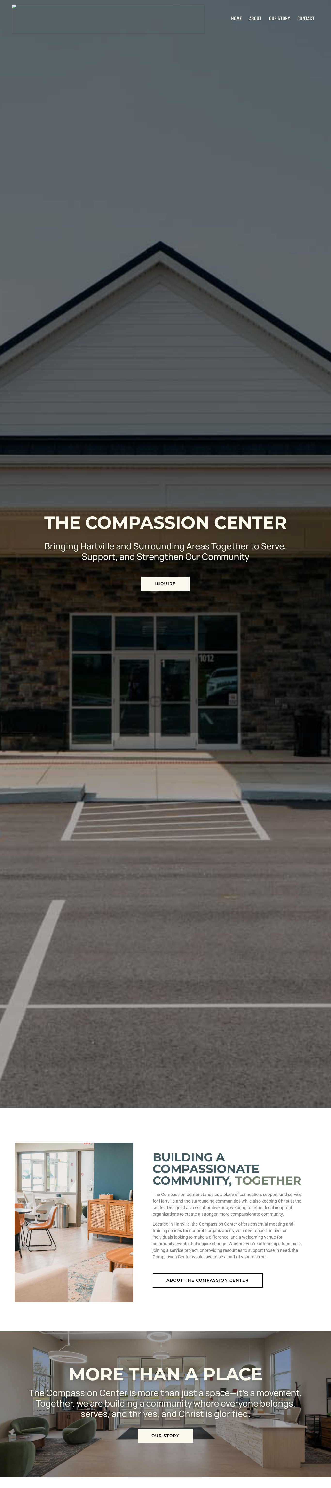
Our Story (279, 18)
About (255, 18)
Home (236, 18)
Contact (306, 18)
